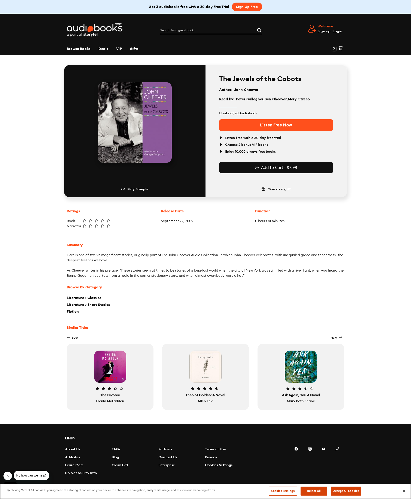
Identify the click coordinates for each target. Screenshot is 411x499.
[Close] (404, 491)
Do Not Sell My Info (81, 473)
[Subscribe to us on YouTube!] (324, 462)
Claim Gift (120, 465)
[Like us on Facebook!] (296, 462)
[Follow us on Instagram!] (310, 462)
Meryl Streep (299, 99)
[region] (205, 491)
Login (337, 31)
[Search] (259, 29)
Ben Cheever (276, 99)
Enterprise (166, 465)
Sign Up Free (247, 7)
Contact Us (167, 457)
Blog (115, 457)
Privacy (211, 457)
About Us (72, 449)
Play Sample (137, 189)
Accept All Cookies (346, 491)
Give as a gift (279, 189)
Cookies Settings (218, 465)
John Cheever (246, 89)
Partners (165, 449)
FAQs (116, 449)
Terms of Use (215, 449)
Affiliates (72, 457)
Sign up (324, 31)
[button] (72, 337)
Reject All (314, 491)
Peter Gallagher (249, 99)
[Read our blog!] (337, 462)
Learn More (74, 465)
